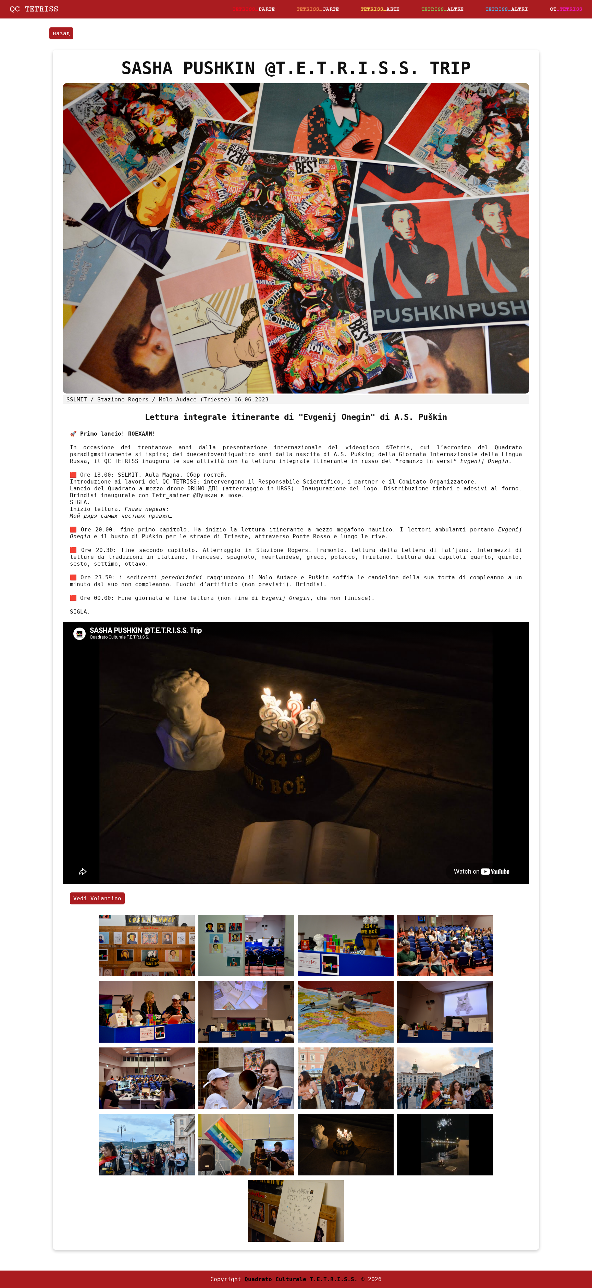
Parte (254, 9)
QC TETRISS (34, 9)
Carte (318, 9)
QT (566, 9)
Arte (380, 9)
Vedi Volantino (97, 898)
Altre (442, 9)
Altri (506, 9)
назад (61, 33)
